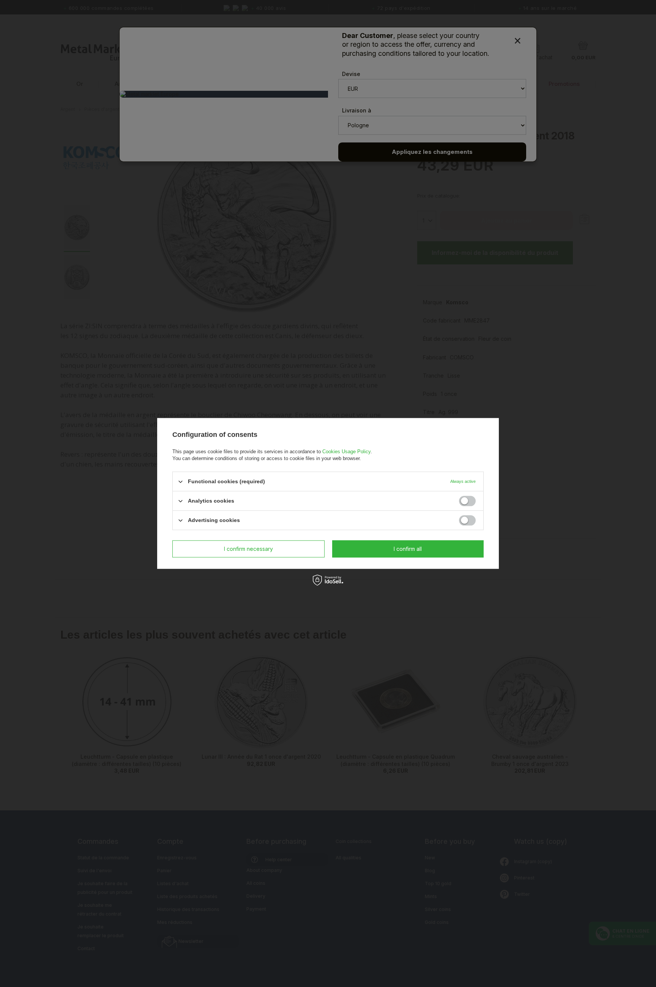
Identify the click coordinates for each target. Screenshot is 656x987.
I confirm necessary (248, 549)
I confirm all (408, 549)
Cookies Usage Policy (346, 451)
